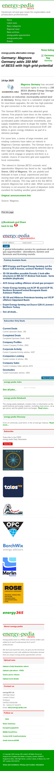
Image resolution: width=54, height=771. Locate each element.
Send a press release (11, 675)
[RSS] (4, 719)
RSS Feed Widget (30, 387)
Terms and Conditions (11, 765)
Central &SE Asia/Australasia (14, 736)
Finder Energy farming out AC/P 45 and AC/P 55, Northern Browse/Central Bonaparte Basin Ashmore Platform (28, 290)
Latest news (12, 23)
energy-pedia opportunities (18, 35)
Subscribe (7, 444)
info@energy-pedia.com (17, 708)
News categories (14, 26)
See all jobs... (9, 389)
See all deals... (10, 312)
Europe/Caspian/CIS (11, 728)
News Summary (9, 724)
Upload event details (11, 679)
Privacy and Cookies (27, 765)
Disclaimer (40, 765)
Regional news (13, 29)
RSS (6, 719)
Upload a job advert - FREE (13, 671)
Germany (48, 61)
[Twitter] (4, 745)
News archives (13, 32)
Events (10, 41)
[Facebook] (6, 745)
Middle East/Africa (10, 732)
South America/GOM (11, 740)
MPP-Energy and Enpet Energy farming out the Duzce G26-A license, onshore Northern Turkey (27, 267)
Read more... (43, 408)
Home (9, 20)
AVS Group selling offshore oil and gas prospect (28, 283)
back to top (7, 226)
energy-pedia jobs (14, 38)
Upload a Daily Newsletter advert (16, 666)
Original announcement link (16, 195)
